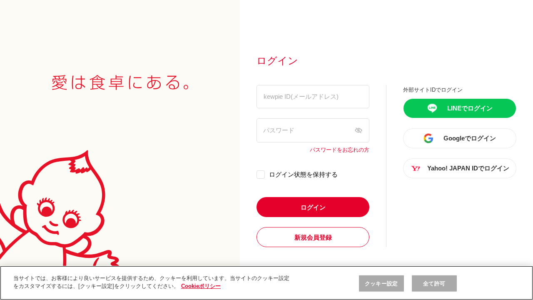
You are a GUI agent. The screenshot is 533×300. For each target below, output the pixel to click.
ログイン (313, 207)
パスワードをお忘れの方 (339, 150)
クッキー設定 (381, 283)
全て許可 (434, 283)
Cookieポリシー (201, 286)
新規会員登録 (313, 237)
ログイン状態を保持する (303, 174)
